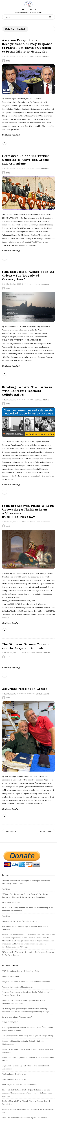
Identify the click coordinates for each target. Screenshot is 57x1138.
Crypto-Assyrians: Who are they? (17, 1017)
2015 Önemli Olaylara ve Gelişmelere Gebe (20, 971)
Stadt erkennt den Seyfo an (14, 1074)
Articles (7, 56)
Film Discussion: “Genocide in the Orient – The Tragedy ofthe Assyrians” (28, 275)
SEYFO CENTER (29, 9)
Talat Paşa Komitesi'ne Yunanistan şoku (19, 1084)
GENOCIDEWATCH (10, 1022)
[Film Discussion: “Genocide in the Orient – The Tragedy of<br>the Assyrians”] (28, 307)
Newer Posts (46, 831)
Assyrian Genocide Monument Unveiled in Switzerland (26, 981)
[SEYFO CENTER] (28, 4)
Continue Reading (11, 135)
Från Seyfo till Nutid (11, 902)
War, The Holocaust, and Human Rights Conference (24, 1117)
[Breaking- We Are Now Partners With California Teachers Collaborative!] (28, 422)
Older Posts (10, 831)
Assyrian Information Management (17, 987)
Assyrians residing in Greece (24, 689)
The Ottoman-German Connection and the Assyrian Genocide (28, 646)
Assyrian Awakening (10, 976)
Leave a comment (42, 56)
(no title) (6, 889)
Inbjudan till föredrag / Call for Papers (19, 921)
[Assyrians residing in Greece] (28, 736)
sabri (8, 60)
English (13, 56)
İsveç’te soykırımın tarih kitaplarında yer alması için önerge (28, 1036)
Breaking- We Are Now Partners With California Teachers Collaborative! (27, 390)
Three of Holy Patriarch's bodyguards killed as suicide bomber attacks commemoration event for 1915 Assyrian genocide (27, 1093)
